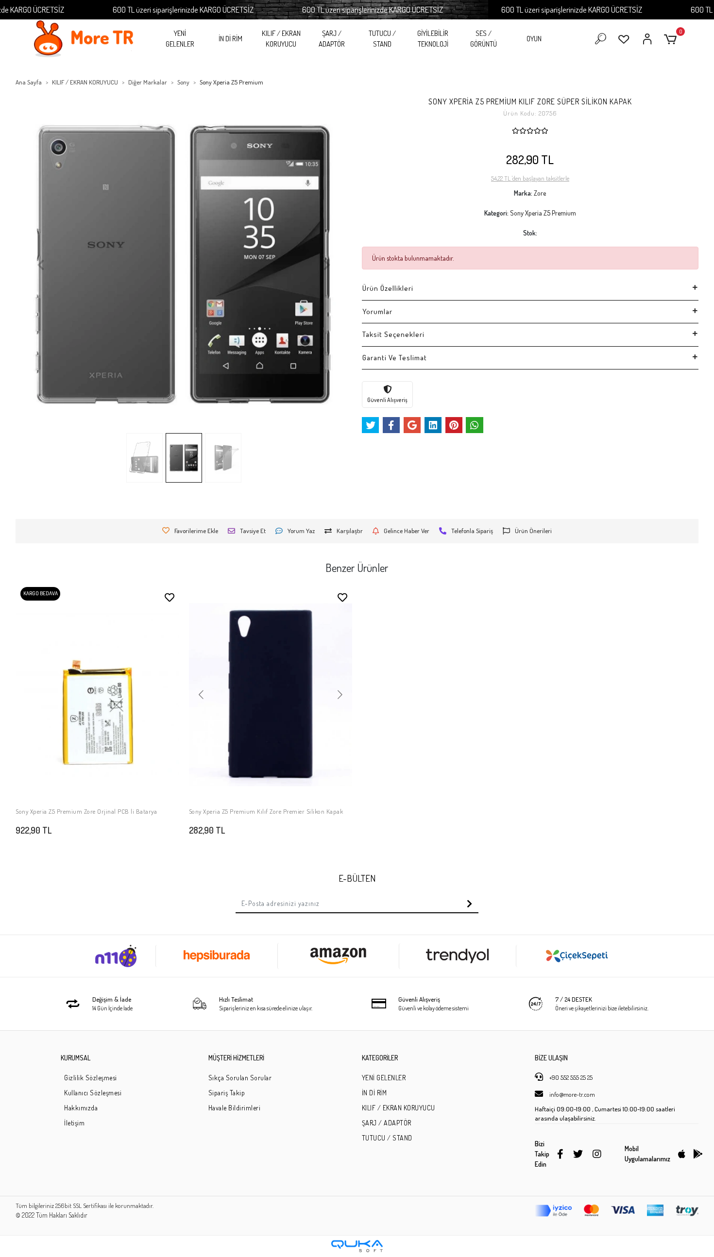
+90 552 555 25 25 (570, 1077)
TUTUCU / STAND (382, 39)
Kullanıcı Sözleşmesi (92, 1093)
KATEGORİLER (380, 1058)
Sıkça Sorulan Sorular (240, 1077)
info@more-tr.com (571, 1094)
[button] (672, 39)
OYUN (534, 38)
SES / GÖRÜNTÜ (483, 39)
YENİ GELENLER (180, 39)
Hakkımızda (81, 1108)
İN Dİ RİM (230, 38)
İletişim (74, 1123)
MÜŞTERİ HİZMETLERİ (236, 1058)
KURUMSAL (75, 1058)
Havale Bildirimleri (234, 1108)
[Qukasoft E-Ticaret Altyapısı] (357, 1246)
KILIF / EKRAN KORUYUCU (281, 39)
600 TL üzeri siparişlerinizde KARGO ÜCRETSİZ (183, 9)
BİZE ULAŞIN (551, 1058)
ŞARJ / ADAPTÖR (332, 39)
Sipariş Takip (226, 1093)
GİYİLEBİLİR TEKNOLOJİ (432, 39)
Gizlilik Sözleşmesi (90, 1077)
